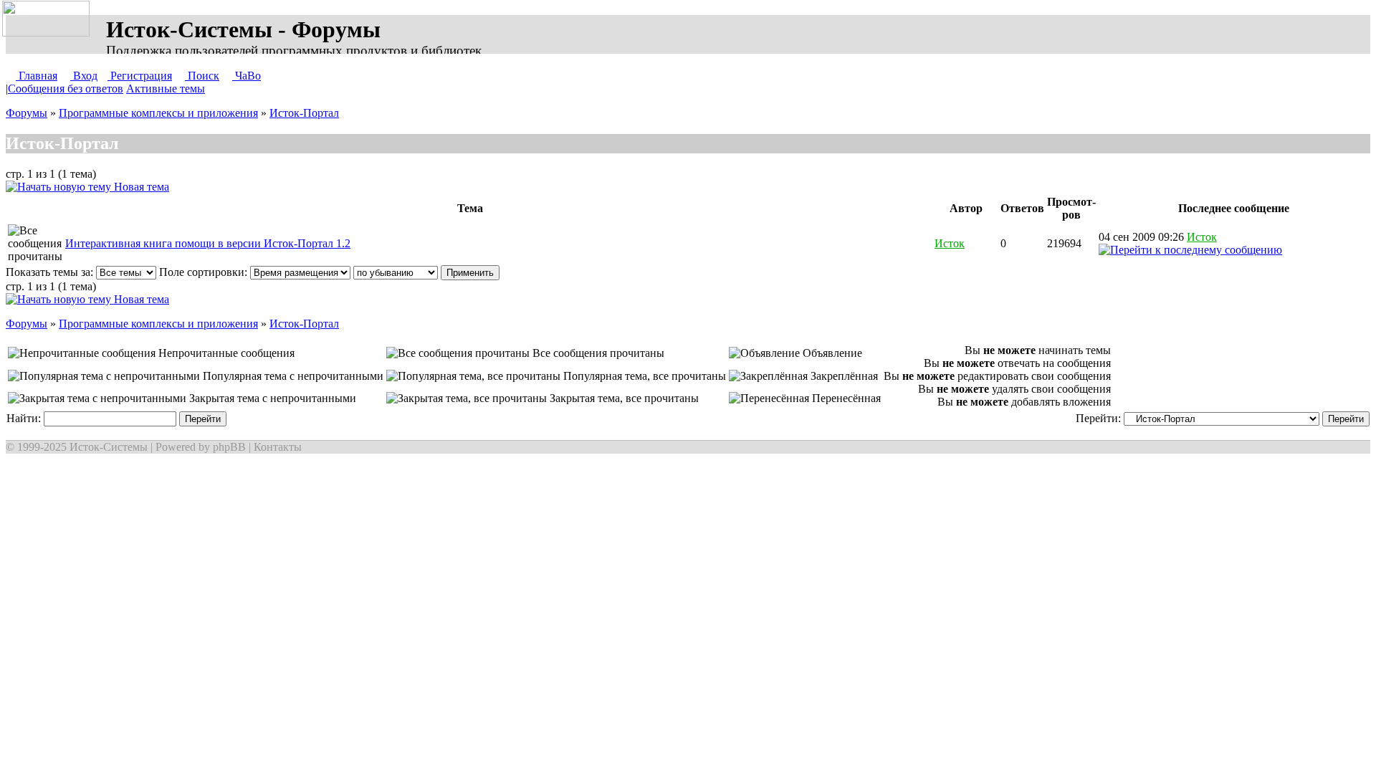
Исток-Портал (304, 113)
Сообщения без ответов (65, 88)
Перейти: (1100, 418)
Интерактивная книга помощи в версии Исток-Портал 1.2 (207, 243)
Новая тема (140, 187)
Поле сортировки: (204, 272)
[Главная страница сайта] (48, 19)
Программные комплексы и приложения (158, 113)
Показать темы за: (51, 272)
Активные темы (165, 88)
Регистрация (140, 76)
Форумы (26, 113)
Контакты (278, 447)
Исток (950, 243)
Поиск (202, 76)
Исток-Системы (109, 447)
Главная (36, 76)
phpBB (229, 447)
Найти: (25, 418)
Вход (83, 76)
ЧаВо (246, 76)
